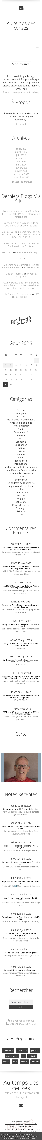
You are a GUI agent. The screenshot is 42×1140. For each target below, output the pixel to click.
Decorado (7, 252)
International (21, 463)
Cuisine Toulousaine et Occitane (23, 245)
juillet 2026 (21, 151)
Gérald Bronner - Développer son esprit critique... (25, 548)
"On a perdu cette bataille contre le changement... (24, 696)
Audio (21, 429)
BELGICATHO (33, 267)
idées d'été (21, 460)
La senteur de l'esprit (28, 252)
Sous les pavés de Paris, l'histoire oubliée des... (21, 918)
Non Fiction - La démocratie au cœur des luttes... (21, 827)
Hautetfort (26, 1121)
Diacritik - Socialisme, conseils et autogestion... (21, 934)
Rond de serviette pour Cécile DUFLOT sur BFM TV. (20, 213)
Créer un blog (16, 1121)
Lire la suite (21, 124)
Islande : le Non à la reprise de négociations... (21, 224)
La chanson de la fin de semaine (21, 467)
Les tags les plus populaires (24, 1126)
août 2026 (21, 148)
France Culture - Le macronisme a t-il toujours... (25, 661)
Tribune (21, 511)
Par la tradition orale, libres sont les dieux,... (22, 287)
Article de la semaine (21, 422)
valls (15, 1062)
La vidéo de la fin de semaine (21, 470)
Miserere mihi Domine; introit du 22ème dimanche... (20, 266)
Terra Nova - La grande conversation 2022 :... (26, 606)
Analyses (21, 413)
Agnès (5, 605)
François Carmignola (11, 676)
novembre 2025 (21, 177)
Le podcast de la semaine (21, 482)
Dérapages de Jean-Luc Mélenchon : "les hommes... (25, 713)
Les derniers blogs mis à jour (14, 1124)
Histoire (21, 451)
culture (21, 435)
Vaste (18, 258)
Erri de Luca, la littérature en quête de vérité (25, 644)
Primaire (21, 498)
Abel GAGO (8, 566)
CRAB (5, 712)
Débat (21, 438)
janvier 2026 (21, 170)
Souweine (7, 547)
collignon (7, 695)
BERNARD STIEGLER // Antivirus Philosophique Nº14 (22, 677)
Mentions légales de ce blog (29, 1129)
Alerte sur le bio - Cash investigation (21, 952)
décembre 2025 (21, 174)
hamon (6, 1062)
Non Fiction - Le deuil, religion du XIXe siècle (21, 899)
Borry (4, 624)
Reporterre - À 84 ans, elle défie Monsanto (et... (21, 882)
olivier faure (22, 1050)
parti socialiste (12, 1056)
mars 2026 (21, 164)
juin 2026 (21, 155)
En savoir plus (30, 1138)
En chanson (21, 444)
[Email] (21, 8)
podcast (21, 489)
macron (24, 1062)
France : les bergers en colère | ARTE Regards (21, 846)
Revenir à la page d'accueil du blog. (21, 92)
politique (34, 1050)
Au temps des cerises (21, 25)
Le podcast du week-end (21, 486)
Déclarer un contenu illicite (10, 1129)
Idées (21, 457)
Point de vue (21, 492)
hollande (32, 1056)
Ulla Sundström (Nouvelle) (17, 294)
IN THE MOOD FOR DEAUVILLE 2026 (26, 236)
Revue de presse (21, 505)
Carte (21, 734)
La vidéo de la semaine (21, 473)
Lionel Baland (30, 225)
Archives (21, 416)
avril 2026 (21, 161)
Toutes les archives (22, 181)
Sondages (21, 508)
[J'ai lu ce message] (40, 1134)
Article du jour (21, 425)
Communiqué (21, 432)
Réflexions (21, 501)
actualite (35, 1062)
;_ (26, 258)
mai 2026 (21, 158)
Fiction (21, 448)
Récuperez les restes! (15, 243)
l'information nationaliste (27, 215)
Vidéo (21, 514)
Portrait (21, 495)
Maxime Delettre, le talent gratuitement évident (21, 284)
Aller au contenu (10, 2)
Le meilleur (21, 479)
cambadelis (8, 1050)
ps (23, 1056)
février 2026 (21, 167)
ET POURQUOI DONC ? (25, 295)
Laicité (21, 476)
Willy (6, 643)
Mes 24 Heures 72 (15, 273)
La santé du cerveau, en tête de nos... (21, 970)
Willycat (7, 660)
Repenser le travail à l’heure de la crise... (21, 809)
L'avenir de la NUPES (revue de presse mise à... (25, 567)
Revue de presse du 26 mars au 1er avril (25, 625)
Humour (21, 454)
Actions (21, 410)
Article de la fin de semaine (21, 419)
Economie (21, 441)
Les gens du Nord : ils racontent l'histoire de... (21, 863)
